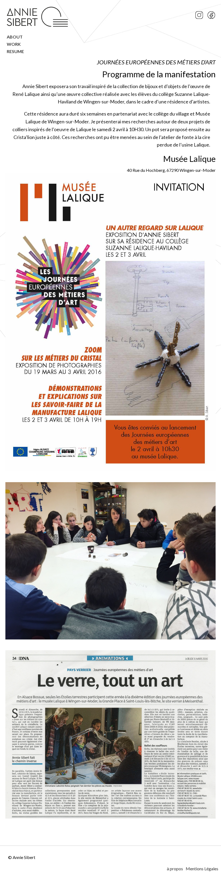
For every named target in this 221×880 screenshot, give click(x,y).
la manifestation (186, 74)
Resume (15, 51)
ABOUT (15, 37)
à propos (175, 868)
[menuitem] (38, 38)
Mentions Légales (202, 868)
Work (14, 44)
